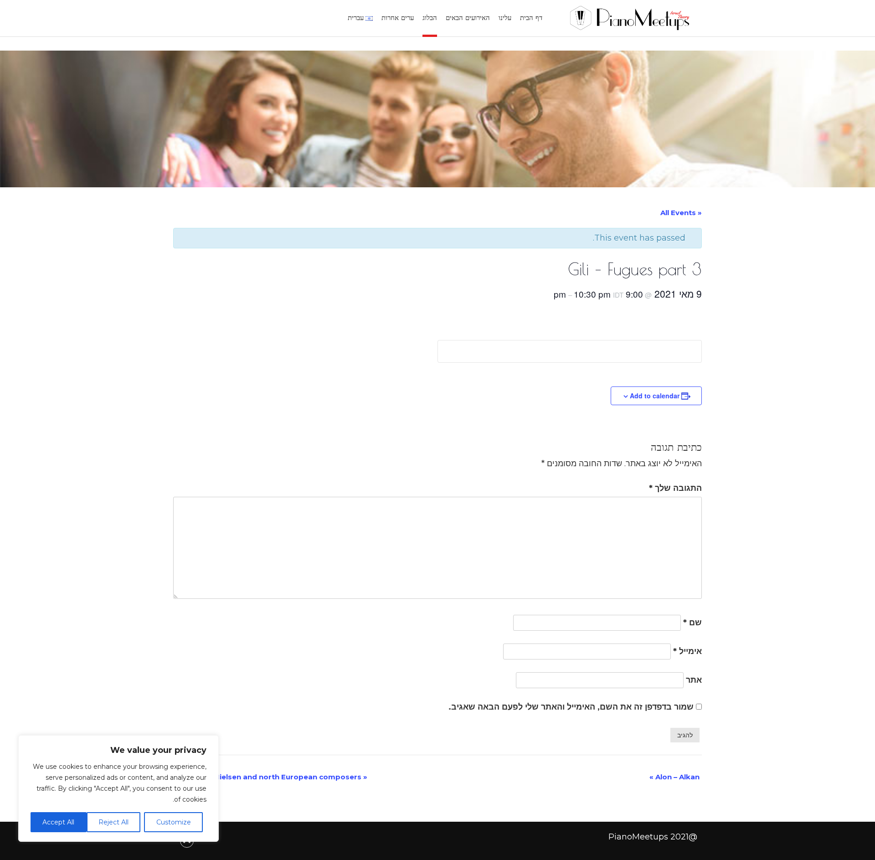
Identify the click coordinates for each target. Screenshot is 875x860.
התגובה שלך (675, 488)
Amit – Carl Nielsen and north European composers (270, 776)
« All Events (681, 212)
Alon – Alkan (674, 776)
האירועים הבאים (468, 17)
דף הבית (531, 17)
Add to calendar (654, 395)
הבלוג (429, 17)
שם (692, 623)
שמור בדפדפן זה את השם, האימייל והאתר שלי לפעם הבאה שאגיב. (571, 707)
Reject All (113, 822)
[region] (118, 788)
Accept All (58, 822)
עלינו (505, 17)
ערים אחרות (397, 17)
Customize (173, 822)
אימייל (687, 651)
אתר (694, 680)
